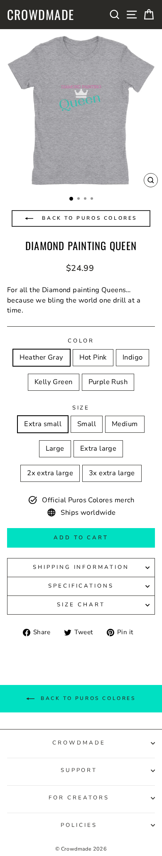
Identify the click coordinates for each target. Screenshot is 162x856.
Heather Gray (42, 357)
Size (81, 408)
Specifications (81, 586)
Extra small (42, 424)
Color (81, 341)
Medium (124, 424)
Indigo (132, 357)
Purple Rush (108, 382)
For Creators (79, 797)
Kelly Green (53, 382)
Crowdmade (40, 14)
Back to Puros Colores (88, 218)
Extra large (98, 448)
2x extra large (50, 473)
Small (86, 424)
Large (55, 448)
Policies (79, 825)
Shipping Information (81, 567)
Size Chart (81, 604)
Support (79, 770)
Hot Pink (93, 357)
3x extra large (112, 473)
